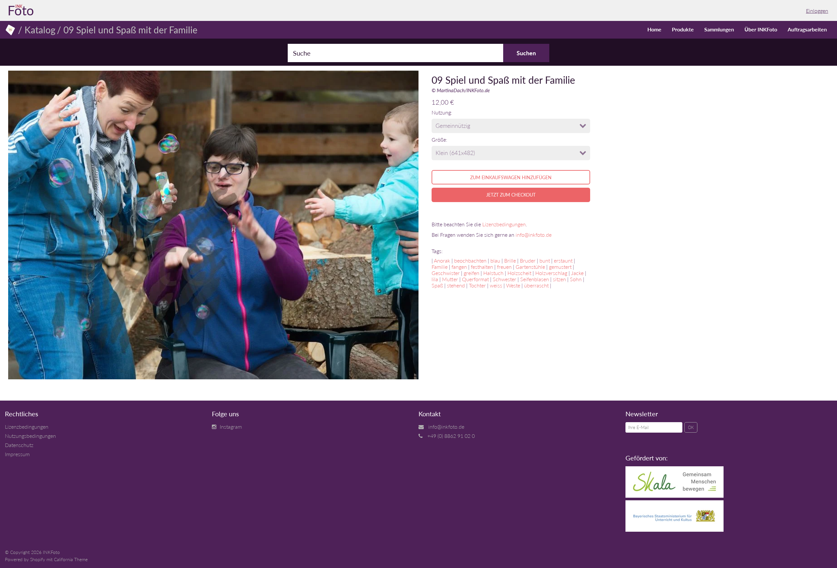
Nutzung (441, 112)
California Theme (71, 559)
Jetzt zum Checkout (511, 195)
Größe (439, 139)
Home (654, 29)
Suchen (526, 53)
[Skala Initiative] (674, 495)
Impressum (17, 454)
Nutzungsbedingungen (30, 436)
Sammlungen (719, 29)
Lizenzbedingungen (504, 224)
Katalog (40, 29)
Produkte (683, 29)
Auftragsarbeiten (807, 29)
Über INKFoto (760, 29)
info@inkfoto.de (534, 235)
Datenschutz (19, 445)
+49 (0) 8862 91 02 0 (451, 436)
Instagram (231, 426)
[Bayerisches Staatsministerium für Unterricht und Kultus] (674, 529)
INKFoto (51, 552)
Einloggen (817, 11)
